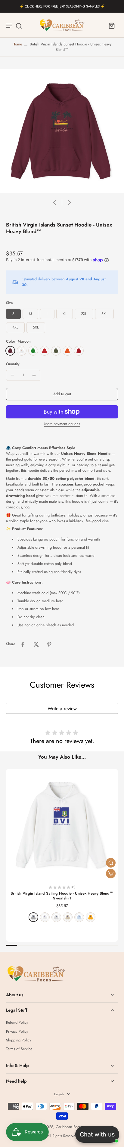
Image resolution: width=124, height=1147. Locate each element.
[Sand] (68, 917)
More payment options (62, 424)
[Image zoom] (62, 131)
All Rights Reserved (62, 1136)
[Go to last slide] (54, 202)
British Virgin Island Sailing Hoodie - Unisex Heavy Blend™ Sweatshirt (62, 896)
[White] (21, 351)
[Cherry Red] (79, 351)
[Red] (44, 351)
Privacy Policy (17, 1031)
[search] (18, 26)
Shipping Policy (18, 1040)
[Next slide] (70, 202)
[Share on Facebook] (22, 644)
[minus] (12, 375)
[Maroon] (10, 351)
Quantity (13, 364)
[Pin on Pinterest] (49, 644)
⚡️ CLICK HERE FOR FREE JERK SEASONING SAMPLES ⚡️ (62, 6)
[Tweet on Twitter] (36, 644)
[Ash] (56, 917)
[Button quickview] (111, 863)
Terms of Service (19, 1049)
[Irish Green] (33, 351)
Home (17, 44)
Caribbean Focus (69, 1127)
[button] (62, 394)
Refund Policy (17, 1022)
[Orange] (67, 351)
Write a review (62, 708)
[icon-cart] (111, 26)
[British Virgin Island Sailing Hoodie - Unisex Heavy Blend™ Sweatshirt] (62, 825)
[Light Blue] (79, 917)
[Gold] (90, 917)
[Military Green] (56, 351)
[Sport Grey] (33, 917)
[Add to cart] (111, 873)
